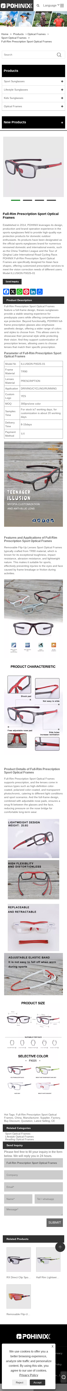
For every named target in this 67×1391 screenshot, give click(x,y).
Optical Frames (37, 34)
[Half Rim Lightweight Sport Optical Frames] (48, 1258)
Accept (38, 1382)
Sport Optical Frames (13, 37)
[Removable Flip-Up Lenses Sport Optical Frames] (18, 1295)
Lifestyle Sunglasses (16, 89)
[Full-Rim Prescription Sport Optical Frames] (33, 167)
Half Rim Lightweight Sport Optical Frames (49, 1277)
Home (4, 34)
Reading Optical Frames (19, 1139)
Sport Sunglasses (14, 81)
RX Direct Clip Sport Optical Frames (19, 1277)
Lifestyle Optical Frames (19, 1136)
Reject (19, 1382)
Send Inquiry (12, 281)
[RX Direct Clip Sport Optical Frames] (18, 1258)
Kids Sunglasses (13, 97)
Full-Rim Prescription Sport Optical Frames (26, 41)
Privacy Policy (28, 1375)
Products (18, 34)
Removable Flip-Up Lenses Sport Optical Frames (19, 1314)
